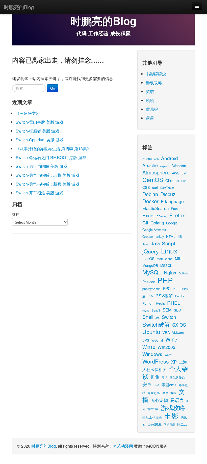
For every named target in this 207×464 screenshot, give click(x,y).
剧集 (155, 377)
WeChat (157, 340)
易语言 (177, 400)
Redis (160, 303)
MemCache (165, 258)
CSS (146, 187)
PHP (165, 280)
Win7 (171, 339)
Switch (169, 316)
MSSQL (166, 265)
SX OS (179, 324)
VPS (145, 340)
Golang (157, 223)
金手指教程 (155, 424)
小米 (156, 385)
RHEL (173, 302)
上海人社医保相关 (164, 365)
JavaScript (163, 243)
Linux (169, 250)
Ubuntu (151, 332)
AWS (175, 172)
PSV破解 (164, 295)
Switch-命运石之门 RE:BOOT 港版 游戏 (51, 157)
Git (145, 222)
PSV (150, 296)
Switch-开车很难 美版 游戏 (39, 193)
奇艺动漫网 (123, 446)
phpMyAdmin (151, 289)
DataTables (167, 188)
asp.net (164, 166)
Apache (150, 165)
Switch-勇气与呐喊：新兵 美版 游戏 (48, 184)
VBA (166, 332)
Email (175, 208)
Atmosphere (156, 172)
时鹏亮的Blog (19, 7)
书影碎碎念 (156, 74)
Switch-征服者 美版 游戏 (37, 131)
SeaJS (156, 310)
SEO (177, 310)
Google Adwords (154, 229)
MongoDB (150, 265)
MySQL (152, 272)
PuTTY (180, 296)
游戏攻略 (154, 83)
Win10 (148, 347)
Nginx (170, 272)
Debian (150, 194)
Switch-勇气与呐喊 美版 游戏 (41, 166)
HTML (170, 236)
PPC (167, 288)
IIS (180, 236)
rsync (145, 310)
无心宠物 (159, 400)
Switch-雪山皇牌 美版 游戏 (39, 122)
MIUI (179, 258)
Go (52, 88)
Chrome (172, 180)
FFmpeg (162, 216)
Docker (150, 201)
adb (156, 159)
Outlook (183, 273)
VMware (178, 332)
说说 (150, 100)
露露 (150, 118)
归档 (15, 214)
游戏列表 (153, 409)
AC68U (147, 159)
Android (169, 157)
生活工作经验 (152, 417)
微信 (165, 393)
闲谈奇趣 (169, 424)
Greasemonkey (153, 236)
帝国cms (169, 384)
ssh (158, 318)
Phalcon (148, 281)
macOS (148, 258)
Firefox (177, 215)
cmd (183, 181)
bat (184, 173)
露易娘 (152, 109)
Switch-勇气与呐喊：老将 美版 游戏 (48, 175)
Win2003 (166, 347)
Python (147, 303)
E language (172, 201)
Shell (147, 316)
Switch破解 (156, 324)
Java (145, 244)
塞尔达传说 (177, 377)
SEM (167, 310)
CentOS (152, 179)
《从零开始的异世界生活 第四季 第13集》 (53, 148)
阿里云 (182, 424)
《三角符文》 (28, 113)
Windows (152, 353)
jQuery (150, 251)
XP (174, 362)
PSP (175, 289)
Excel (148, 215)
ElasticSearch (155, 208)
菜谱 (150, 91)
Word (168, 355)
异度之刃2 (154, 393)
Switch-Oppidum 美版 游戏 (40, 140)
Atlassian (178, 165)
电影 (171, 415)
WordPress (155, 361)
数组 (173, 393)
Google (172, 222)
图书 (164, 377)
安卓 (146, 384)
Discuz (167, 194)
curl (155, 187)
